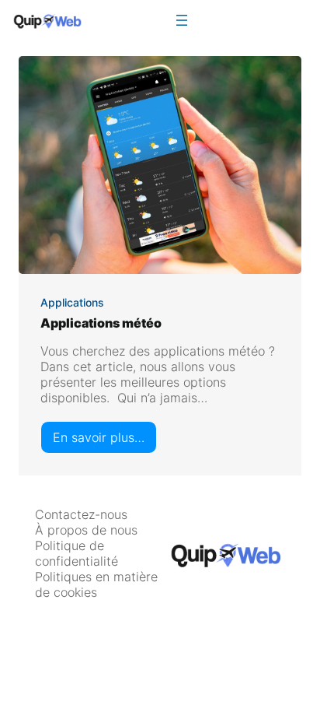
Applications (72, 302)
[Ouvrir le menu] (181, 20)
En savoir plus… (105, 441)
